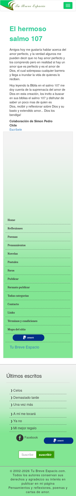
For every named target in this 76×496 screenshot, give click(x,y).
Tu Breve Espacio (24, 347)
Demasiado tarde (26, 397)
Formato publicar (19, 287)
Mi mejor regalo (25, 428)
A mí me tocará (24, 413)
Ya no (17, 420)
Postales (13, 262)
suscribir (45, 454)
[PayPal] (58, 440)
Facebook (28, 437)
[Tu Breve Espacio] (23, 5)
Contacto (13, 304)
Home (11, 220)
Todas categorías (18, 296)
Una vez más (23, 404)
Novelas (13, 253)
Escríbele (16, 129)
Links (11, 312)
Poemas (13, 237)
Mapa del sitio (17, 329)
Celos (17, 390)
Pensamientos (17, 245)
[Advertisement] (38, 172)
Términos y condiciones (22, 321)
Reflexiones (15, 228)
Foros (11, 270)
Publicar (13, 279)
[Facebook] (20, 437)
